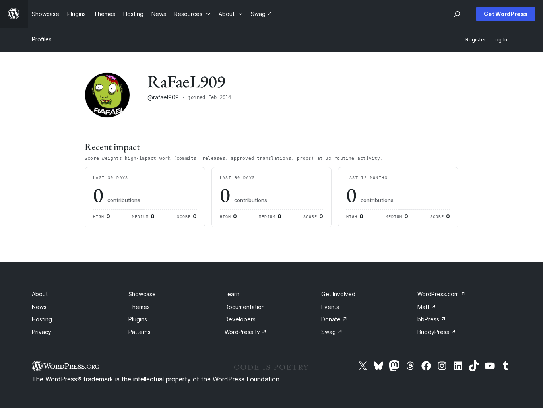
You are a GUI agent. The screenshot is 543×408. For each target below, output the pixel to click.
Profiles (42, 39)
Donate (334, 319)
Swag (332, 331)
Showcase (142, 294)
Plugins (137, 319)
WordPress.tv (246, 331)
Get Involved (338, 294)
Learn (232, 294)
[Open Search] (457, 14)
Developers (240, 319)
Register (475, 40)
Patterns (139, 331)
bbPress (431, 319)
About (40, 294)
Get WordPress (505, 13)
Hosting (42, 319)
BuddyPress (436, 331)
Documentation (245, 306)
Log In (500, 40)
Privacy (41, 331)
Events (330, 306)
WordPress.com (441, 294)
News (39, 306)
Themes (139, 306)
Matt (426, 306)
